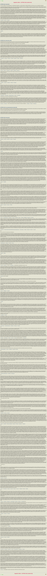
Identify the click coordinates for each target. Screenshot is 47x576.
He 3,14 (28, 229)
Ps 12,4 (17, 423)
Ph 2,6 (17, 349)
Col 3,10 (8, 139)
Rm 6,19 (9, 82)
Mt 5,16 (12, 82)
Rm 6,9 (2, 204)
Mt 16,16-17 (2, 373)
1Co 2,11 (5, 204)
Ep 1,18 (14, 423)
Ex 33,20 (9, 373)
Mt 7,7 (15, 95)
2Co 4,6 (5, 139)
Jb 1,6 (21, 229)
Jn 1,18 (5, 217)
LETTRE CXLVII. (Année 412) (5, 117)
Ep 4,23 (23, 501)
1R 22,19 (16, 229)
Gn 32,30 (10, 217)
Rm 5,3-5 (2, 103)
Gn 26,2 (8, 229)
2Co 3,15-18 (16, 549)
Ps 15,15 (16, 325)
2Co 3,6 (2, 70)
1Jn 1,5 (15, 488)
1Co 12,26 (2, 58)
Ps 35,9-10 (19, 95)
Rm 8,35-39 (2, 95)
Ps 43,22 (15, 82)
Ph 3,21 (16, 501)
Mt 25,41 (2, 349)
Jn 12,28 (5, 423)
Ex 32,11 (17, 217)
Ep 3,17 (12, 139)
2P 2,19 (9, 58)
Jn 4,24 (9, 488)
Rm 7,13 (18, 70)
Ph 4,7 (2, 488)
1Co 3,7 (24, 549)
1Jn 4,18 (5, 82)
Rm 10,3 (15, 70)
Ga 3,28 (15, 139)
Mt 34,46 (4, 349)
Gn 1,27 (20, 501)
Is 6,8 (2, 569)
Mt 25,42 (11, 349)
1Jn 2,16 (6, 58)
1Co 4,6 (9, 513)
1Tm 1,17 (8, 423)
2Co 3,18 (6, 549)
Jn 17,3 (7, 349)
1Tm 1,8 (12, 70)
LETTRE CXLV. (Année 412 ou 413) (5, 40)
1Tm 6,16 (2, 229)
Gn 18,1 (5, 229)
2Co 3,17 (20, 423)
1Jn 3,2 (2, 290)
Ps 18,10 (2, 82)
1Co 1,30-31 (6, 95)
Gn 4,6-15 (8, 325)
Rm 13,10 (8, 70)
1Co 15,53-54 (12, 501)
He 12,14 (8, 501)
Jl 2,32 (18, 58)
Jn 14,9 (22, 217)
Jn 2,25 (32, 217)
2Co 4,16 (9, 549)
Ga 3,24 (15, 58)
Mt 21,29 (2, 139)
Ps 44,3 (2, 301)
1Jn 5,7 (24, 488)
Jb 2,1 (23, 229)
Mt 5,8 (11, 204)
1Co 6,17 (24, 423)
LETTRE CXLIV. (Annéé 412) (4, 4)
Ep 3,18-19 (12, 265)
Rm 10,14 (21, 58)
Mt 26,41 (28, 103)
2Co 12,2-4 (13, 373)
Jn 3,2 (1, 217)
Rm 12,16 (5, 103)
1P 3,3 (12, 549)
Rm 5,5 (5, 70)
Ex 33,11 (14, 229)
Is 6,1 (19, 217)
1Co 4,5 (8, 204)
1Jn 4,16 (5, 501)
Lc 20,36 (8, 290)
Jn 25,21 (2, 513)
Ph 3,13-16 (5, 488)
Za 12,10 (14, 349)
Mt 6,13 (31, 103)
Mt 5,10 (2, 151)
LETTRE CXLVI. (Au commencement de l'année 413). (8, 107)
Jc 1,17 (18, 488)
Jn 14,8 (19, 325)
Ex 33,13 (12, 325)
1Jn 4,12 (7, 217)
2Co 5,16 (5, 265)
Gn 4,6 (2, 423)
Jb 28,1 (12, 229)
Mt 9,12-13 (35, 103)
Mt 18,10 (25, 217)
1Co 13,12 (2, 549)
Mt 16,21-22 (5, 373)
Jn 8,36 (12, 58)
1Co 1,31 (12, 95)
